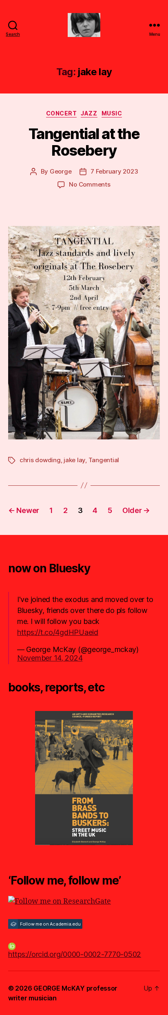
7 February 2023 (114, 171)
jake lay (74, 460)
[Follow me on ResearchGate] (84, 901)
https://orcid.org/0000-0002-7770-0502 (74, 954)
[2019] (84, 778)
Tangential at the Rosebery (84, 142)
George (60, 171)
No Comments (89, 184)
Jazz (89, 113)
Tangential (103, 460)
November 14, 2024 (49, 658)
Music (112, 113)
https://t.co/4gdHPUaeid (57, 632)
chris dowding (40, 460)
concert (61, 113)
